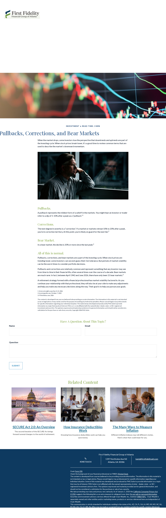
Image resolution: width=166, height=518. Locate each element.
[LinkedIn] (151, 10)
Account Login (138, 10)
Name (12, 326)
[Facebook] (155, 10)
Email (87, 326)
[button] (93, 19)
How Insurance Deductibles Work (83, 428)
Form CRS (78, 471)
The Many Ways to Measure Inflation (132, 428)
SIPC (144, 497)
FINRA (139, 497)
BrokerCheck (123, 474)
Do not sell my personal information (143, 494)
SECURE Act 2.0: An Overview (34, 427)
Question (13, 342)
